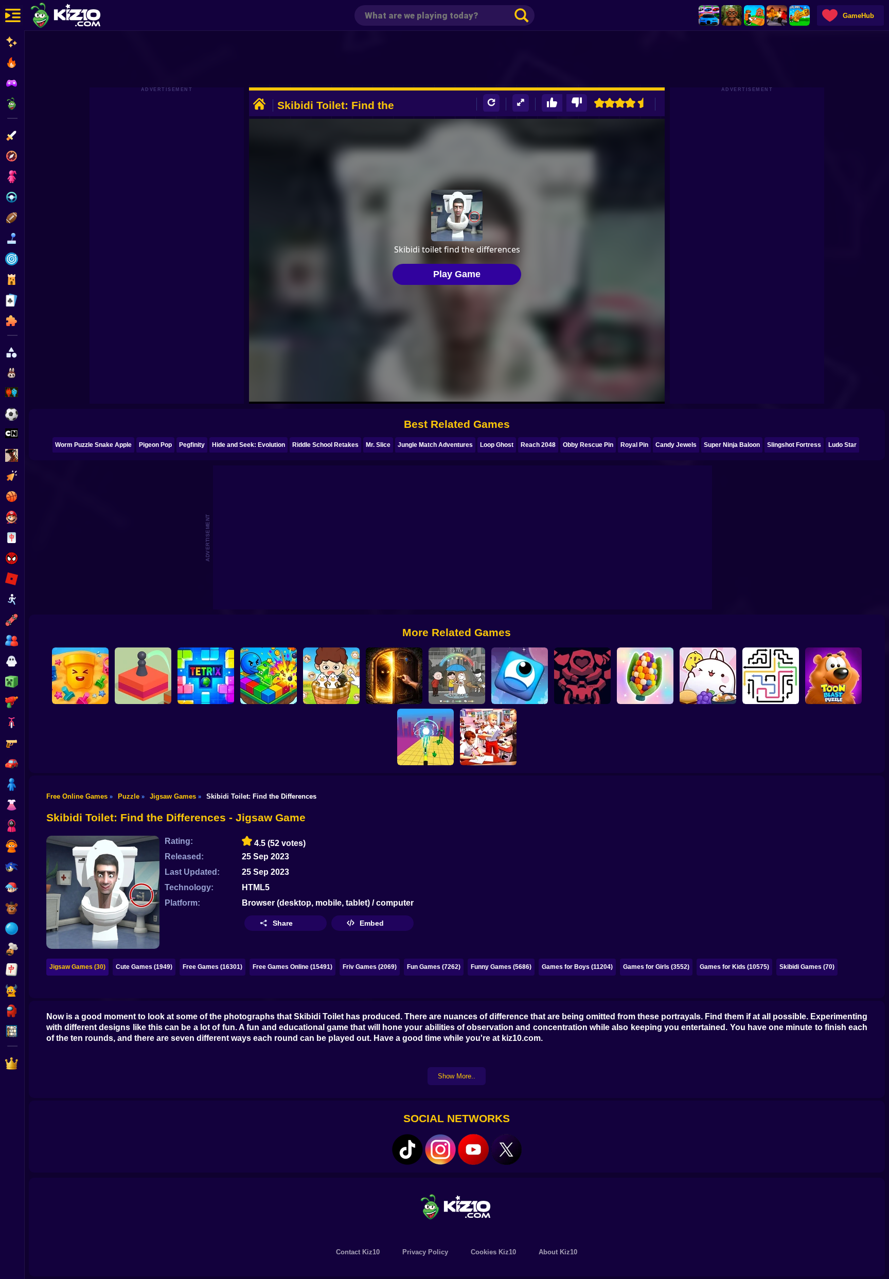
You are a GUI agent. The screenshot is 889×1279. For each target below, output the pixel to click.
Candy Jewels (676, 444)
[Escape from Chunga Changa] (731, 15)
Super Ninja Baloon (732, 444)
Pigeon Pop (155, 444)
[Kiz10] (82, 16)
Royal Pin (634, 444)
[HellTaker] (582, 675)
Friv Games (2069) (370, 966)
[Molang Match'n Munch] (708, 675)
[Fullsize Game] (520, 103)
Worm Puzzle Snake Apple (93, 444)
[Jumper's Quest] (519, 675)
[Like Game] (552, 103)
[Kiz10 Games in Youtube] (473, 1149)
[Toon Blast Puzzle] (833, 675)
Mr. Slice (378, 444)
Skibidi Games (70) (806, 966)
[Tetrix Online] (205, 675)
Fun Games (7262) (433, 966)
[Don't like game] (576, 103)
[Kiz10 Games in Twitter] (506, 1149)
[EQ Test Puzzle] (457, 675)
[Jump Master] (143, 675)
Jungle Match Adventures (435, 444)
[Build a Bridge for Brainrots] (754, 15)
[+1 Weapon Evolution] (799, 15)
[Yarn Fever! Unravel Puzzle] (645, 675)
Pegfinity (192, 444)
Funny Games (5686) (501, 966)
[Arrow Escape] (770, 675)
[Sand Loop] (80, 675)
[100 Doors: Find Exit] (394, 675)
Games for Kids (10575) (734, 966)
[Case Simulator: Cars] (709, 15)
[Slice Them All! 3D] (425, 737)
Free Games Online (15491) (292, 966)
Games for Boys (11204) (577, 966)
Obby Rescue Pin (588, 444)
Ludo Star (842, 444)
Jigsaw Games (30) (77, 966)
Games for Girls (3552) (656, 966)
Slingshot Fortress (794, 444)
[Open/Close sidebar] (13, 15)
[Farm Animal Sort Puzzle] (331, 675)
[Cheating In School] (488, 737)
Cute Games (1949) (144, 966)
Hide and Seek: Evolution (248, 444)
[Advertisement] (456, 59)
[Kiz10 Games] (456, 1206)
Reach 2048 (538, 444)
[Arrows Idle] (268, 675)
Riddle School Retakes (325, 444)
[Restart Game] (491, 103)
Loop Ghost (496, 444)
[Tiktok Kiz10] (407, 1149)
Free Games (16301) (212, 966)
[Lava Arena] (777, 15)
